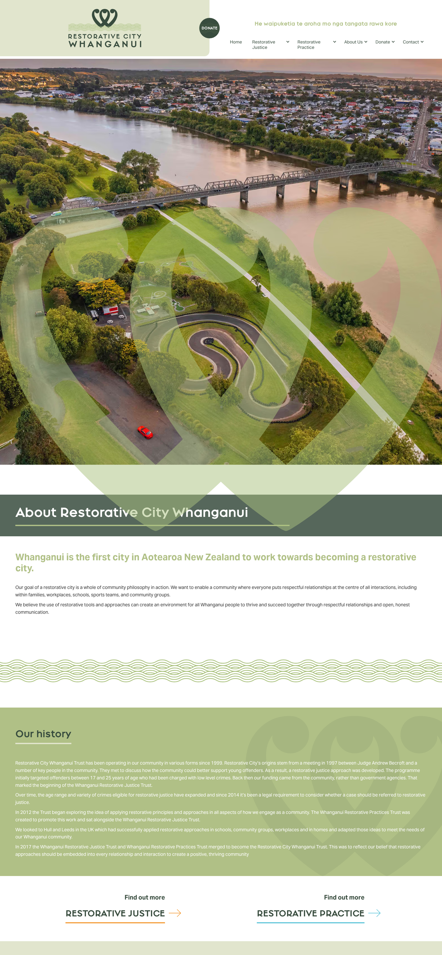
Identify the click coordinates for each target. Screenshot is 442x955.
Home (236, 42)
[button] (272, 45)
